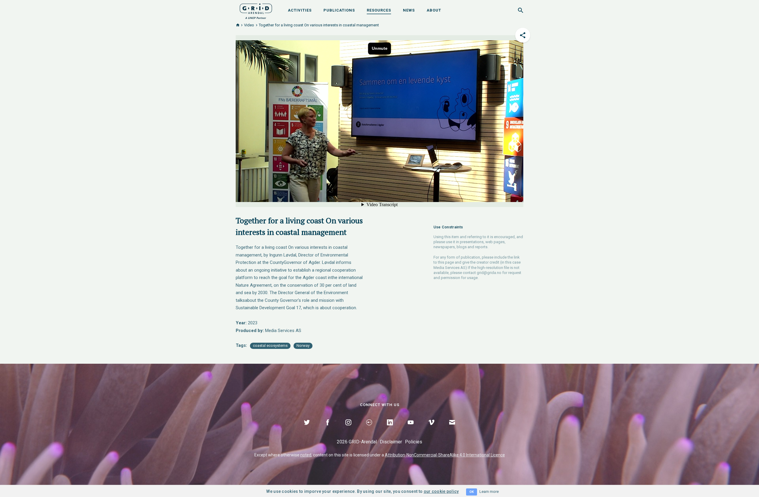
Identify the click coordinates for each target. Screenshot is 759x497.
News (409, 10)
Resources (379, 10)
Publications (339, 10)
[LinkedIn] (390, 429)
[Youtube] (410, 429)
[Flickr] (369, 429)
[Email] (452, 429)
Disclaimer (391, 442)
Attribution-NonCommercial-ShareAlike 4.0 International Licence (445, 455)
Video (249, 25)
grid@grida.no (489, 272)
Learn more (489, 491)
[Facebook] (327, 429)
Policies (413, 442)
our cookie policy (441, 491)
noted (305, 455)
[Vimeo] (431, 429)
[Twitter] (306, 429)
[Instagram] (348, 429)
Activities (300, 10)
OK (471, 492)
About (434, 10)
